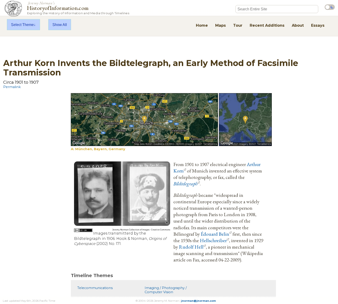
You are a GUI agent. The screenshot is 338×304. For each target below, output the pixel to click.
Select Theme (22, 25)
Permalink (12, 87)
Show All (59, 25)
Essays (317, 25)
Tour (237, 25)
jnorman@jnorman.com (198, 300)
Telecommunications (95, 288)
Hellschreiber (213, 240)
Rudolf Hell (191, 247)
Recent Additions (267, 25)
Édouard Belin (215, 234)
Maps (220, 25)
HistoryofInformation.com (78, 7)
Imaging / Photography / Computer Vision (166, 290)
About (298, 25)
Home (202, 25)
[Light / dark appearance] (330, 7)
